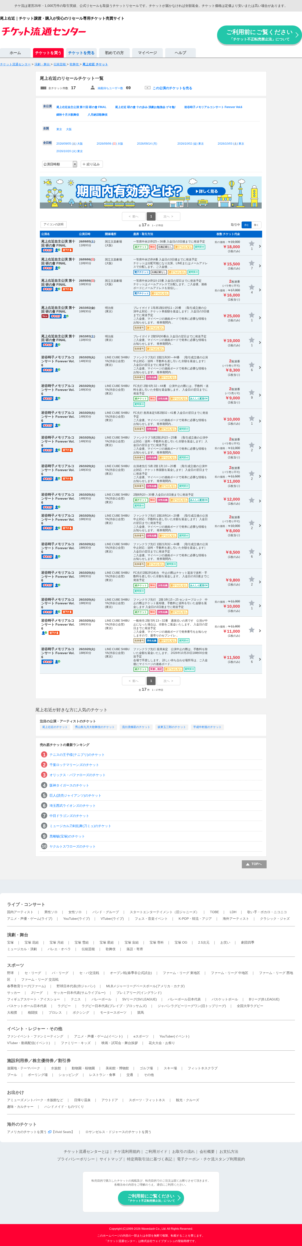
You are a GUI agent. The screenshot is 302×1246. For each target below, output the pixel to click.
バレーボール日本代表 (184, 999)
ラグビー (64, 1006)
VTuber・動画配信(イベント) (28, 1043)
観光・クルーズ (187, 1100)
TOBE (214, 912)
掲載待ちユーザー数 (110, 88)
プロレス (55, 1012)
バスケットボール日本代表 (27, 1006)
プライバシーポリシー (76, 1159)
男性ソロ (51, 912)
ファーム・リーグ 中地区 (229, 973)
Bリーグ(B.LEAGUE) (264, 999)
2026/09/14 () (147, 143)
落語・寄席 (134, 949)
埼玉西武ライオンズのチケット (73, 805)
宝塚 (10, 942)
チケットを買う (48, 53)
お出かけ (15, 1092)
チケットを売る (81, 53)
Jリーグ (37, 993)
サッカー (13, 993)
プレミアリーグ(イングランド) (139, 993)
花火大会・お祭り (162, 1043)
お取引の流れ (183, 1152)
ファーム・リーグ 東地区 (181, 973)
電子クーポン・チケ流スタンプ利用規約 (211, 1159)
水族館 (56, 1068)
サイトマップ (111, 1159)
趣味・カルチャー (20, 1106)
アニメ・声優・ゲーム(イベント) (98, 1036)
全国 (46, 128)
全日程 (47, 142)
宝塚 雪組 (82, 942)
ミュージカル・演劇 (22, 949)
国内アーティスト (20, 912)
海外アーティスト (236, 918)
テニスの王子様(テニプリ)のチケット (77, 755)
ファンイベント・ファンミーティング (35, 1036)
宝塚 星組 (107, 942)
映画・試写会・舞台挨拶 (119, 1043)
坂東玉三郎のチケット (172, 727)
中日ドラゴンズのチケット (69, 816)
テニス (76, 999)
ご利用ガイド (156, 1152)
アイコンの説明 (53, 224)
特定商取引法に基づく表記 (149, 1159)
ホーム (15, 53)
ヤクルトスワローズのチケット (73, 846)
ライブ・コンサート (26, 904)
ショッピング (68, 1075)
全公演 (47, 106)
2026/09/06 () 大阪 (110, 143)
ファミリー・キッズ (76, 1043)
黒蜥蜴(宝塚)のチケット (67, 836)
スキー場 (170, 1068)
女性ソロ (75, 912)
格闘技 (33, 1012)
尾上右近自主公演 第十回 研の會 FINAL (81, 107)
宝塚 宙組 (132, 942)
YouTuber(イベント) (174, 1036)
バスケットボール (225, 999)
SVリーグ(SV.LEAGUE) (139, 999)
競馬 (140, 1012)
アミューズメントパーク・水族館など (35, 1100)
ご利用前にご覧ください (259, 35)
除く (256, 225)
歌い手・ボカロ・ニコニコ (267, 912)
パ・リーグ (60, 973)
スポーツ (15, 965)
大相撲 (12, 1012)
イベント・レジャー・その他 (34, 1028)
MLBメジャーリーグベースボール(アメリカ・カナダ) (145, 986)
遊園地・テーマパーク (23, 1068)
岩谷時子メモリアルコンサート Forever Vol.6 (213, 107)
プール (12, 1075)
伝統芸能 (88, 949)
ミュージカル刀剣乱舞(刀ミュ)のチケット (80, 826)
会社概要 (207, 1152)
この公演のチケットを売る (172, 88)
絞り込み (93, 164)
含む (246, 225)
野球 (10, 973)
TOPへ (257, 864)
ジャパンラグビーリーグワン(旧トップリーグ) (192, 1006)
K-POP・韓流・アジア (195, 918)
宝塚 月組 (57, 942)
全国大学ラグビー (250, 1006)
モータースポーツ (113, 1012)
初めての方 (114, 53)
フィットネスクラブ (203, 1068)
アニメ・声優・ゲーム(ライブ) (29, 918)
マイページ (147, 53)
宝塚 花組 (32, 942)
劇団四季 (247, 942)
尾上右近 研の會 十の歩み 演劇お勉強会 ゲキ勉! (145, 107)
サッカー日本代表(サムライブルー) (79, 993)
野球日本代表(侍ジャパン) (76, 986)
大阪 (69, 129)
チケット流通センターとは (86, 1152)
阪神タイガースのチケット (69, 785)
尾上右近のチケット (55, 727)
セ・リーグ (33, 973)
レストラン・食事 (102, 1075)
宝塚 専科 (157, 942)
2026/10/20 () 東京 (69, 151)
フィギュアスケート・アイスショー (33, 999)
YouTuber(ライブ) (76, 918)
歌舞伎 (111, 949)
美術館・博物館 (117, 1068)
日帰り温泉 (82, 1100)
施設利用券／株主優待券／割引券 (39, 1060)
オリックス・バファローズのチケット (78, 775)
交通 (129, 1075)
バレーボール (101, 999)
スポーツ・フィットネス (147, 1100)
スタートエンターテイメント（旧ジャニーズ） (164, 912)
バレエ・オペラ (59, 949)
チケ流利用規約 (127, 1152)
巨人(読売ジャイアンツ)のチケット (75, 795)
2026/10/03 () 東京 (231, 143)
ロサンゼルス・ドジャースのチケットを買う (118, 1132)
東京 (59, 129)
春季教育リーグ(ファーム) (26, 986)
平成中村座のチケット (207, 727)
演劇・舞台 (17, 934)
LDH (233, 912)
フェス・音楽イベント (151, 918)
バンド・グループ (105, 912)
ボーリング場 (38, 1075)
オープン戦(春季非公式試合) (131, 973)
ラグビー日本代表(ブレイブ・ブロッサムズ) (114, 1006)
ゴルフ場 (146, 1068)
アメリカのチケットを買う (27, 1132)
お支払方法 (228, 1152)
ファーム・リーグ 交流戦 (40, 979)
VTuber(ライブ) (112, 918)
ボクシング (81, 1012)
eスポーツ (141, 1036)
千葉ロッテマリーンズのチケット (74, 765)
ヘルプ (180, 53)
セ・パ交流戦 (89, 973)
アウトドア (109, 1100)
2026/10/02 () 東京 (190, 143)
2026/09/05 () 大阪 (69, 143)
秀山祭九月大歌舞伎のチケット (95, 727)
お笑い (225, 942)
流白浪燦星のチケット (136, 727)
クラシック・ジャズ (275, 918)
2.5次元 (204, 942)
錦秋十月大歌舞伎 (67, 114)
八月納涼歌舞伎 (98, 114)
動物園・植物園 (83, 1068)
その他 (149, 1075)
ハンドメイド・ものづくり (64, 1106)
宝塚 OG (181, 942)
